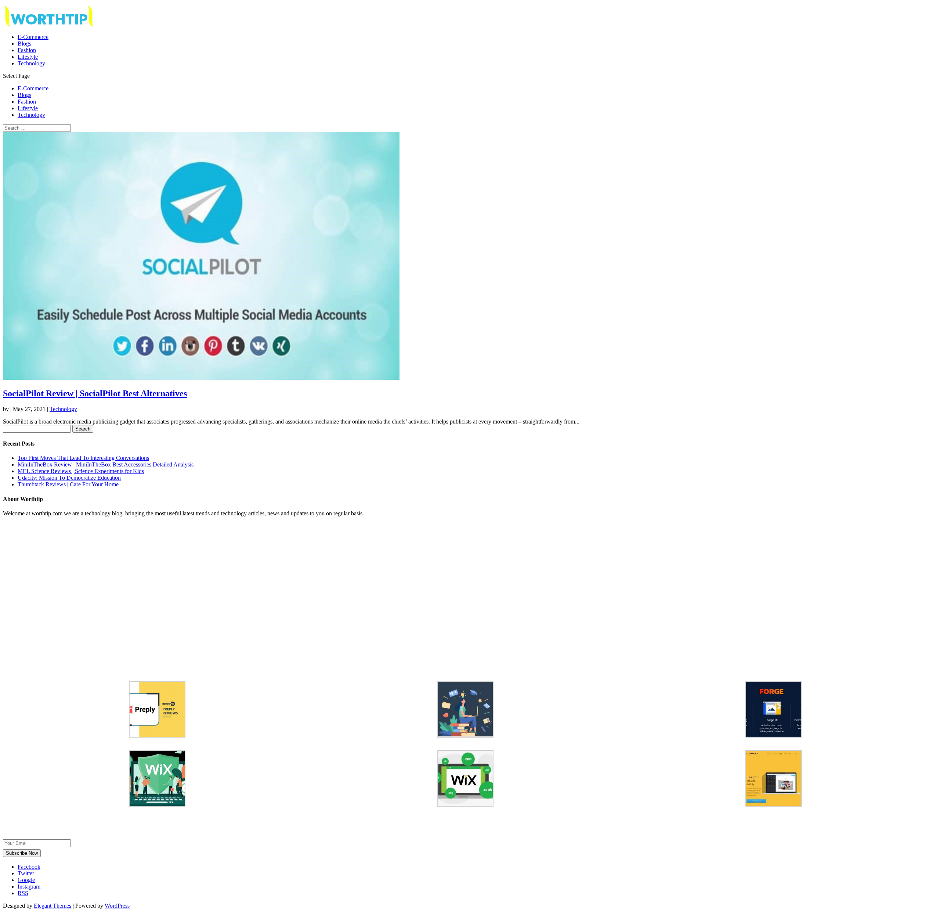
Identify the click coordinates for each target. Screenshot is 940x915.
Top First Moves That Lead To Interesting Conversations (83, 458)
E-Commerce (33, 37)
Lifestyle (28, 57)
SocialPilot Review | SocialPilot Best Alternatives (95, 393)
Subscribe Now (22, 853)
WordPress (117, 906)
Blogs (24, 43)
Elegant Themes (52, 906)
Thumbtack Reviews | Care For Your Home (68, 484)
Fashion (27, 50)
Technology (31, 63)
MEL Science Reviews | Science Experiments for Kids (81, 471)
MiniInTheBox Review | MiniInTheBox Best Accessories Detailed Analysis (106, 464)
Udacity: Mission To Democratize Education (69, 478)
